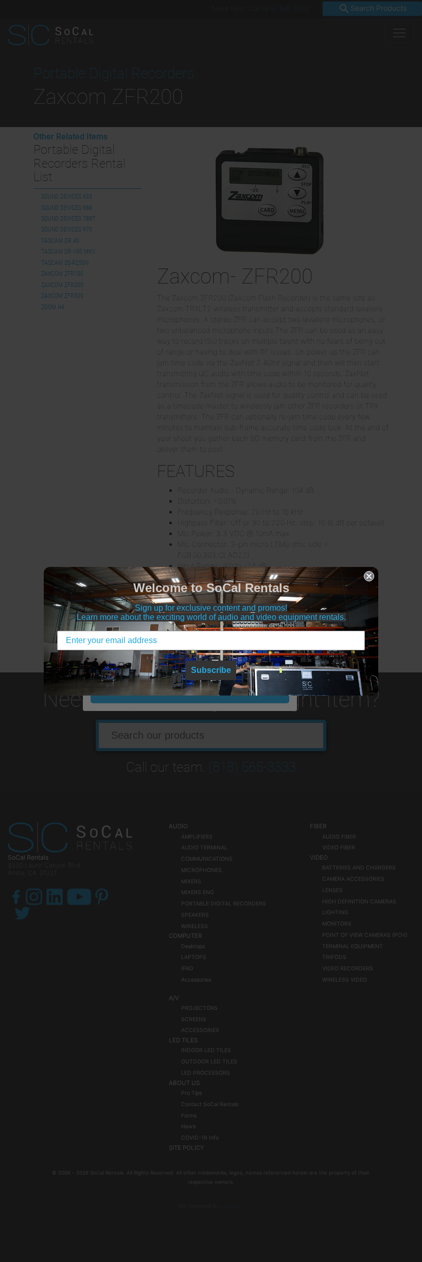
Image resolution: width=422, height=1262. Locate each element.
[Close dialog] (369, 576)
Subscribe (211, 670)
